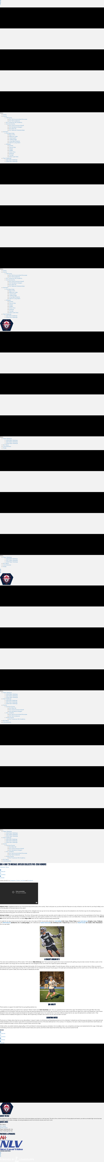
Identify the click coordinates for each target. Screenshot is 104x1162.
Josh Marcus (84, 921)
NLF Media (3, 1126)
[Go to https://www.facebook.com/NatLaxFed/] (52, 1154)
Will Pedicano (7, 922)
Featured (2, 867)
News (7, 867)
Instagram (13, 880)
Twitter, (18, 880)
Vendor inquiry (4, 1127)
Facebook (30, 880)
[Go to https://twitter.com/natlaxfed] (52, 2)
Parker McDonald (45, 922)
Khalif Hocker (82, 922)
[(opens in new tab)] (6, 1138)
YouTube (22, 880)
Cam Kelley (58, 921)
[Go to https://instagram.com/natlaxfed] (52, 1)
